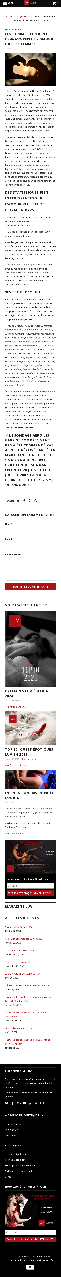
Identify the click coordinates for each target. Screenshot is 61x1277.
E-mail (9, 539)
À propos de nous (14, 1124)
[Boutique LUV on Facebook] (13, 1103)
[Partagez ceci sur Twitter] (18, 501)
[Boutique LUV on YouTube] (24, 1103)
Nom (8, 524)
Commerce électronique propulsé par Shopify (30, 1260)
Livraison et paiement (16, 1154)
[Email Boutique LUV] (42, 1103)
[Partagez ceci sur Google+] (35, 501)
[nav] (10, 3)
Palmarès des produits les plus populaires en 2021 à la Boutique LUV (28, 998)
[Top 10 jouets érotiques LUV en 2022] (30, 728)
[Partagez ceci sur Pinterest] (29, 501)
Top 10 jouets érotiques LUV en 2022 (23, 938)
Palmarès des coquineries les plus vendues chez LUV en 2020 (27, 1041)
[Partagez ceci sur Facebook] (23, 501)
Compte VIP (11, 1135)
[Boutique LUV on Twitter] (7, 1103)
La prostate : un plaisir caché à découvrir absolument (26, 1014)
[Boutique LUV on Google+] (19, 1103)
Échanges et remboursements (20, 1165)
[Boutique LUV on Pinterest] (30, 1103)
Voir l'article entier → (15, 706)
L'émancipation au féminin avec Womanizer (27, 985)
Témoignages (12, 1129)
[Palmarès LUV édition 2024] (30, 649)
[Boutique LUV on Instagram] (36, 1103)
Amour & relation (13, 29)
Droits (8, 1176)
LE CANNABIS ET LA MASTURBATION (23, 973)
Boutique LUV (23, 1256)
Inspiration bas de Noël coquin (20, 950)
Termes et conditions (16, 1159)
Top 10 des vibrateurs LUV (18, 1028)
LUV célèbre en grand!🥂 (17, 962)
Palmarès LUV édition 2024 (18, 927)
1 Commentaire (29, 759)
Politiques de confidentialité (19, 1171)
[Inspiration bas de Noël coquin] (30, 779)
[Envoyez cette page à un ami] (41, 501)
